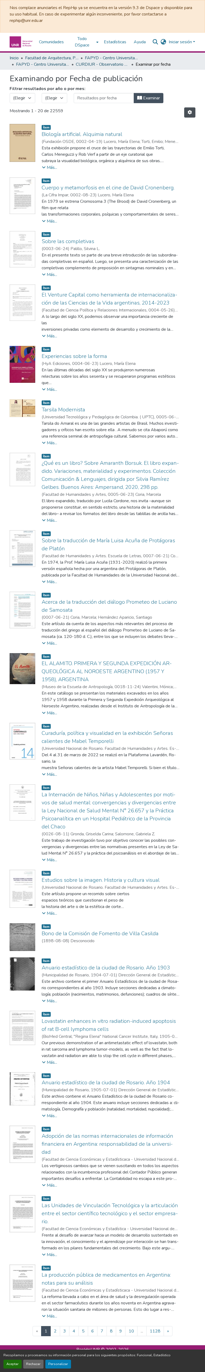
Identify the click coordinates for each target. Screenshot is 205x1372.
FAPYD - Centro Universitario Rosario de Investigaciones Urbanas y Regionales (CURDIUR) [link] (111, 58)
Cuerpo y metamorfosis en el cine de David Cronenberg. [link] (108, 187)
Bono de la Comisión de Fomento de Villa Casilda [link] (100, 933)
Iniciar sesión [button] (181, 42)
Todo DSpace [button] (82, 42)
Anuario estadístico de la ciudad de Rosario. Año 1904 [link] (106, 1082)
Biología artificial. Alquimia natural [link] (82, 134)
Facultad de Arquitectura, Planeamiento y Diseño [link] (51, 58)
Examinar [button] (151, 98)
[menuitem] (83, 42)
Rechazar (33, 1364)
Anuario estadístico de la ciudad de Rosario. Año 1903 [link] (106, 967)
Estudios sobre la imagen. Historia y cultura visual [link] (101, 880)
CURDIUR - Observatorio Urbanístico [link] (102, 64)
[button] (22, 42)
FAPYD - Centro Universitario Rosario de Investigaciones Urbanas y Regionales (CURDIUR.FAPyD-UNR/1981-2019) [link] (42, 64)
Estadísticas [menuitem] (115, 42)
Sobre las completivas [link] (68, 241)
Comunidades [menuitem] (51, 42)
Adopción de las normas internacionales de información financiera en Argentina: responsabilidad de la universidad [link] (107, 1144)
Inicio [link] (14, 58)
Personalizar (58, 1364)
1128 (155, 1331)
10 (131, 1331)
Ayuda (140, 42)
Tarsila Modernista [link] (63, 409)
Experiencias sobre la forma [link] (74, 356)
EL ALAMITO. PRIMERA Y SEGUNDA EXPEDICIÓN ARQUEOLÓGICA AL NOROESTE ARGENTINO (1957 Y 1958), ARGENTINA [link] (107, 671)
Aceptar (12, 1364)
